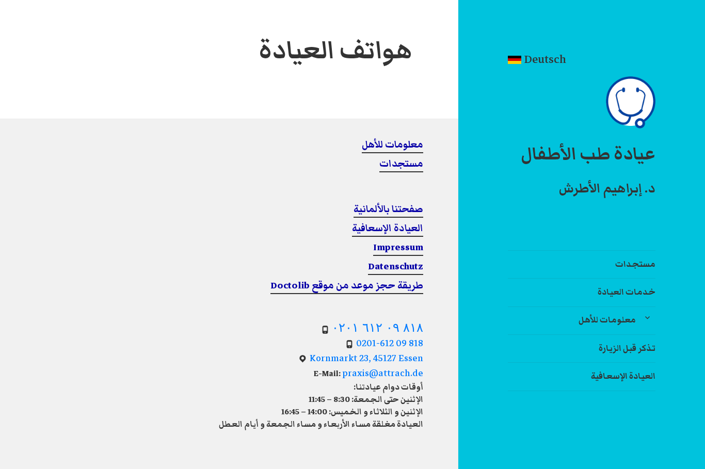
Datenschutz (395, 266)
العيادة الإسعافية (623, 376)
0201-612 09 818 (389, 343)
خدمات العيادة (626, 292)
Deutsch (543, 59)
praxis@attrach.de (382, 373)
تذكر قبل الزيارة (627, 348)
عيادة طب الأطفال (588, 154)
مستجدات (635, 264)
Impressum (398, 247)
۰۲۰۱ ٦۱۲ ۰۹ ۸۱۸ (377, 327)
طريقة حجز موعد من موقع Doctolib (346, 285)
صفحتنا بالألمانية (388, 209)
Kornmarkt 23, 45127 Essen (366, 358)
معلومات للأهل (607, 320)
